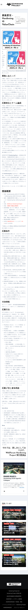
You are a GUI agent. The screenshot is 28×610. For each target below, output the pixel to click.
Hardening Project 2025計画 (14, 593)
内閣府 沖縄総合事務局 (12, 205)
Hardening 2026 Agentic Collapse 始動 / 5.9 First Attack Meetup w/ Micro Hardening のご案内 (13, 561)
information (18, 510)
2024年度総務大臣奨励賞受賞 (14, 596)
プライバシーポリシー (19, 607)
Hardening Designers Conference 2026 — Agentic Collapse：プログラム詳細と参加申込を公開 (14, 530)
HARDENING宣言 (7, 607)
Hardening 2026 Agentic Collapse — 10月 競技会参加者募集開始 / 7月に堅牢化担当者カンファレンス (14, 545)
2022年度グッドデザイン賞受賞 (14, 599)
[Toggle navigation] (1, 4)
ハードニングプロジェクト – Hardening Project (14, 604)
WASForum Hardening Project (14, 204)
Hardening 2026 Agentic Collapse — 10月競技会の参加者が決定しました (14, 515)
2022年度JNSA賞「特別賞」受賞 (14, 601)
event (12, 510)
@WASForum (10, 221)
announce (6, 510)
